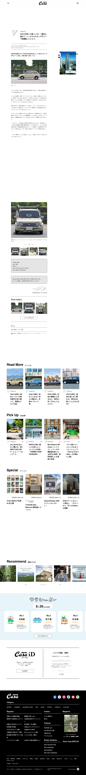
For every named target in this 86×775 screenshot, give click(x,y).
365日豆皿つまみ (48, 728)
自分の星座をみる (43, 636)
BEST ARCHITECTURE (50, 745)
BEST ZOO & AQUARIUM (50, 753)
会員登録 (25, 671)
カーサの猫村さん (48, 716)
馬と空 (45, 719)
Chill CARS (14, 329)
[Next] (32, 244)
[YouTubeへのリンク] (73, 697)
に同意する (61, 664)
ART (36, 707)
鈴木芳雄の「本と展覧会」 (30, 724)
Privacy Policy (15, 763)
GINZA (31, 758)
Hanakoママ (59, 758)
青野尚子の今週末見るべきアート (15, 719)
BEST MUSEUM (48, 750)
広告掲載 (8, 763)
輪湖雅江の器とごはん (29, 716)
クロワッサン (25, 758)
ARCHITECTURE (28, 707)
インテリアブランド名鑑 (13, 740)
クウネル (66, 758)
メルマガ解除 (61, 674)
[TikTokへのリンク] (68, 697)
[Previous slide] (26, 585)
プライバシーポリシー (58, 664)
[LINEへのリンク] (77, 697)
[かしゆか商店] (62, 573)
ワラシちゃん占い (48, 736)
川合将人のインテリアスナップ (31, 727)
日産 (22, 329)
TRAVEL (49, 707)
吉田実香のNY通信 (11, 727)
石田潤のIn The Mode (29, 729)
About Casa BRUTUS (71, 741)
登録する (61, 671)
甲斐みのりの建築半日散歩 (13, 716)
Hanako (36, 758)
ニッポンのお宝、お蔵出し (30, 735)
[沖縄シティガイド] (44, 573)
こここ (71, 758)
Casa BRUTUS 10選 (49, 730)
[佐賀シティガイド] (26, 573)
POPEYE (18, 758)
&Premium (42, 758)
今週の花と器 (47, 733)
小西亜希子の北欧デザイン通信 (14, 732)
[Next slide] (60, 585)
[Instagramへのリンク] (64, 697)
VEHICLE (57, 707)
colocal (53, 758)
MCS (75, 758)
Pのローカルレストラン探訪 (31, 732)
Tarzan (48, 758)
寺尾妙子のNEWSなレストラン (14, 724)
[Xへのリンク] (59, 697)
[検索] (77, 3)
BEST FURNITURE (49, 747)
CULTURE (66, 707)
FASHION (17, 707)
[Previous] (26, 244)
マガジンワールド (10, 760)
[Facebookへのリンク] (54, 697)
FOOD (42, 707)
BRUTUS (13, 758)
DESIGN (9, 707)
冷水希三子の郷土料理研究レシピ (32, 740)
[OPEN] (8, 3)
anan (8, 758)
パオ (19, 329)
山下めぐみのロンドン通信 (13, 729)
